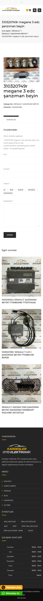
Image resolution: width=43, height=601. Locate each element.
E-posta (7, 169)
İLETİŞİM (7, 505)
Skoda (30, 531)
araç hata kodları (28, 521)
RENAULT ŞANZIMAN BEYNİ (14, 34)
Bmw (14, 526)
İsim (6, 154)
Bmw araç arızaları (30, 526)
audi (6, 526)
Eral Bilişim (28, 591)
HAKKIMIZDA (8, 500)
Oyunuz (7, 183)
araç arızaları (10, 521)
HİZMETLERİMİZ (10, 486)
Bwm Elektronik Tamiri (13, 531)
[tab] (11, 120)
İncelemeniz (8, 201)
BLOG (6, 496)
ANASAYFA (7, 481)
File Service (21, 598)
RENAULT (16, 31)
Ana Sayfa (6, 31)
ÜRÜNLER (7, 491)
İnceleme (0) (11, 120)
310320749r (17, 107)
